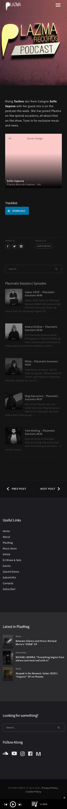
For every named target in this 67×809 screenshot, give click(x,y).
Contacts (8, 583)
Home (6, 531)
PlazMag (8, 542)
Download (18, 210)
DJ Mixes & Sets (12, 560)
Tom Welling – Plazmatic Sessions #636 (40, 432)
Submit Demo (11, 571)
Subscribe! (9, 589)
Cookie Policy (33, 791)
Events (7, 566)
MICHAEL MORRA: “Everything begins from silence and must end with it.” (40, 658)
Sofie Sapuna (44, 246)
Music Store (10, 548)
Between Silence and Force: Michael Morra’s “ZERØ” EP (36, 642)
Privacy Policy (50, 787)
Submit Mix (9, 577)
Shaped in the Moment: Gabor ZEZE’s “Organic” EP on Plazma (37, 675)
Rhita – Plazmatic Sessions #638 (41, 363)
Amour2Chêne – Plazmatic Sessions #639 (41, 328)
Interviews (21, 652)
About (6, 537)
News (18, 636)
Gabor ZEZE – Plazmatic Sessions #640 (39, 293)
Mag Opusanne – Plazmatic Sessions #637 (41, 397)
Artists (6, 554)
